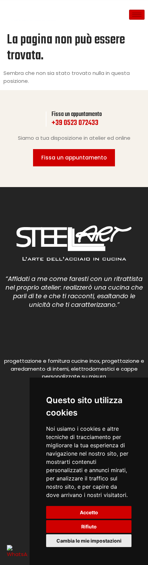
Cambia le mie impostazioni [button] (88, 541)
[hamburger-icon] (137, 15)
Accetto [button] (89, 512)
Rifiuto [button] (89, 526)
